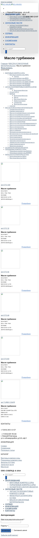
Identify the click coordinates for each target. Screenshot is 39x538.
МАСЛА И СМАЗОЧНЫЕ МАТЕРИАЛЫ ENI (23, 31)
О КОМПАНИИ (11, 40)
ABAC (11, 88)
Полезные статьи (8, 450)
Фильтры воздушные (20, 104)
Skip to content (6, 2)
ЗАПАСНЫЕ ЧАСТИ (13, 23)
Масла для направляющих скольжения (22, 113)
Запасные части (7, 464)
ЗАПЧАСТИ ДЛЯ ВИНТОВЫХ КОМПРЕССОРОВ (19, 26)
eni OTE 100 (5, 185)
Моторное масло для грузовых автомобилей (24, 134)
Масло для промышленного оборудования (23, 120)
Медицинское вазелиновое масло (20, 132)
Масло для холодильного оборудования (22, 125)
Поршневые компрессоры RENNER (20, 153)
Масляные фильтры (20, 99)
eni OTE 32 (5, 228)
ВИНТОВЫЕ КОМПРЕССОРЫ (19, 17)
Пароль (4, 526)
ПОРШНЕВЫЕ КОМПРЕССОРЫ (20, 18)
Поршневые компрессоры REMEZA (21, 151)
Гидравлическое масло (17, 109)
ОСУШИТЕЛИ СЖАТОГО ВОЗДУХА (21, 20)
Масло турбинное (15, 130)
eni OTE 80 (5, 359)
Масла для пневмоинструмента (20, 114)
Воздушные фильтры (21, 90)
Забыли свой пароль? (9, 535)
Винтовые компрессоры (10, 458)
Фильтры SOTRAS (8, 462)
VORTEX (12, 106)
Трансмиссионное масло (17, 141)
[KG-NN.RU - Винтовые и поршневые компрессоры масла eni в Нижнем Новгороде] (11, 4)
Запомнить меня (20, 530)
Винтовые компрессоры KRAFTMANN (22, 82)
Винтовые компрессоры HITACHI (20, 80)
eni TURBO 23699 (8, 402)
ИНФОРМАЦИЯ (11, 37)
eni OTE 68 (5, 315)
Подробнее (26, 203)
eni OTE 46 (5, 272)
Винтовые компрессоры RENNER (20, 85)
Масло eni (5, 467)
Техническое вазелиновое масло (20, 139)
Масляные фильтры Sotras (18, 158)
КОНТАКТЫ (10, 44)
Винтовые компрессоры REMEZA (20, 83)
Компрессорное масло (17, 111)
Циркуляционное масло (17, 144)
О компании (5, 448)
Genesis (16, 76)
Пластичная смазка (16, 135)
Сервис (4, 446)
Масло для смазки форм (17, 121)
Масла (16, 97)
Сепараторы (18, 102)
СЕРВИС (9, 33)
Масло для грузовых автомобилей (21, 118)
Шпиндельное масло (16, 146)
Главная (4, 63)
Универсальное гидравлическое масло (22, 142)
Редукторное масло (16, 137)
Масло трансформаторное (18, 128)
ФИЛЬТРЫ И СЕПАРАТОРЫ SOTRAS (21, 29)
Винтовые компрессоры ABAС (19, 75)
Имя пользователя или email (12, 519)
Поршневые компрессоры (11, 460)
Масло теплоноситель (17, 127)
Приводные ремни (19, 101)
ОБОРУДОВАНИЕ (12, 14)
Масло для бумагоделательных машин (22, 116)
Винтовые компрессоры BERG (19, 78)
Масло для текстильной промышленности (23, 123)
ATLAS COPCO (14, 92)
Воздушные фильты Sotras (18, 156)
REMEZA (12, 94)
